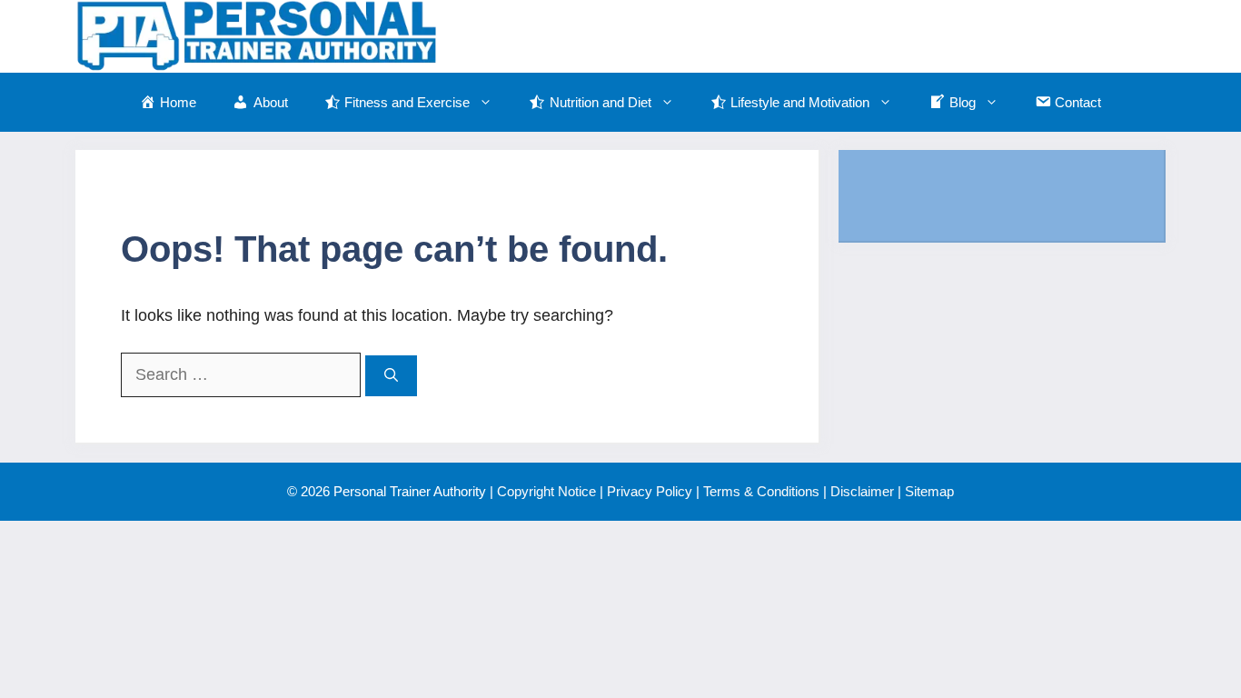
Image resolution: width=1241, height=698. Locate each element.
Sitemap (929, 491)
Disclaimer (862, 491)
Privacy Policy (649, 491)
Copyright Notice (546, 491)
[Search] (391, 375)
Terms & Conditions (761, 491)
